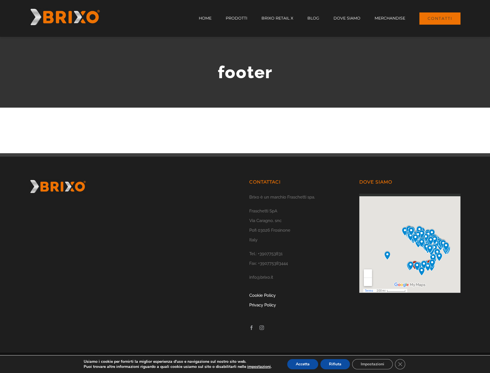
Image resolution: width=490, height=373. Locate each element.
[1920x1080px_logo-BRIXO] (64, 9)
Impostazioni (372, 364)
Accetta (303, 364)
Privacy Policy (262, 305)
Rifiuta (335, 364)
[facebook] (251, 327)
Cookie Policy (262, 295)
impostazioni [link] (259, 366)
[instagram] (261, 327)
